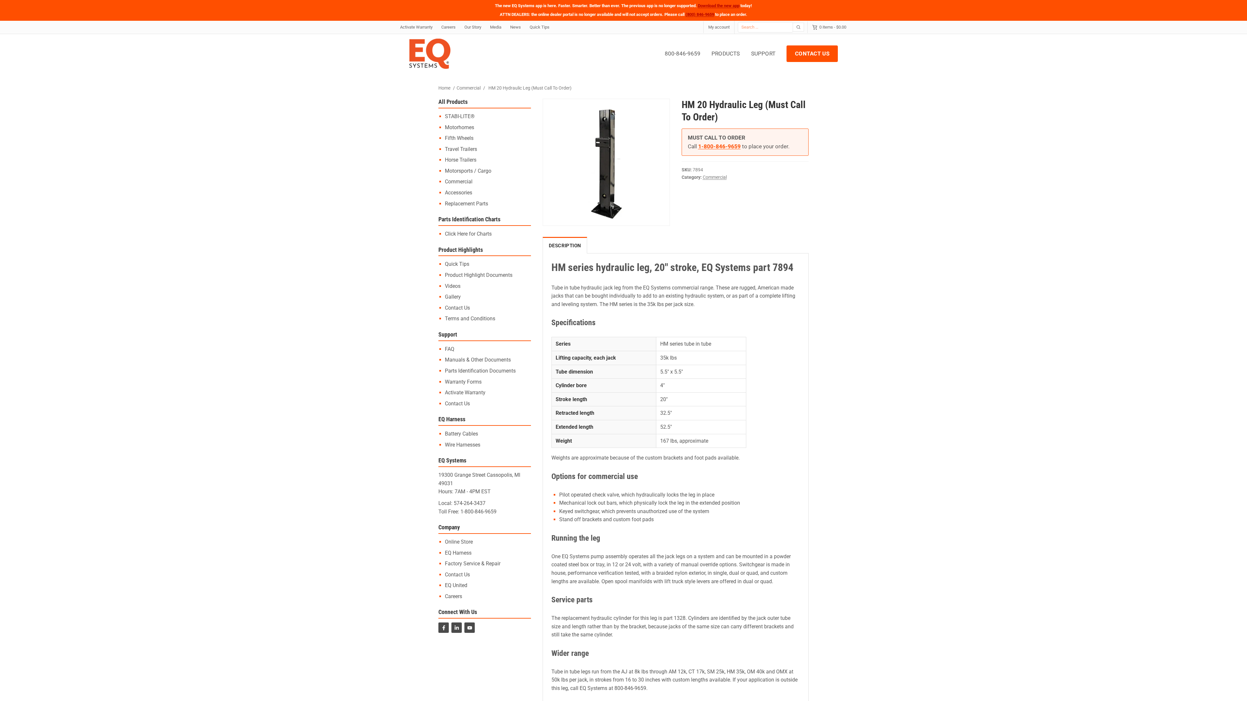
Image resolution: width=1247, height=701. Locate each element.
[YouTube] (469, 627)
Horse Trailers (460, 160)
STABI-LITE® (460, 116)
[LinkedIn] (456, 627)
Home (444, 88)
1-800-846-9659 (478, 512)
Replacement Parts (466, 204)
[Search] (798, 27)
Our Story (472, 27)
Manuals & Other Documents (478, 360)
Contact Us (457, 308)
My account (719, 27)
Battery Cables (461, 434)
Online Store (459, 542)
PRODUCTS (726, 53)
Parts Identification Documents (480, 371)
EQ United (456, 585)
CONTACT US (812, 53)
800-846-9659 (682, 53)
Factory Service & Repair (472, 563)
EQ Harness (458, 553)
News (515, 27)
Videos (452, 286)
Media (495, 27)
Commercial (469, 88)
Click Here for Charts (468, 234)
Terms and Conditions (470, 318)
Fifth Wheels (459, 138)
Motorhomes (459, 127)
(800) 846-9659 (700, 14)
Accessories (458, 193)
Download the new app (718, 5)
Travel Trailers (461, 149)
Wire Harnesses (462, 445)
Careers (448, 27)
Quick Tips (539, 27)
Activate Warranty (416, 27)
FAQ (449, 349)
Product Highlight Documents (478, 275)
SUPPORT (763, 53)
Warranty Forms (463, 382)
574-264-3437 (469, 503)
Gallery (453, 297)
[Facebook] (443, 627)
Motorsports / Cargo (468, 171)
